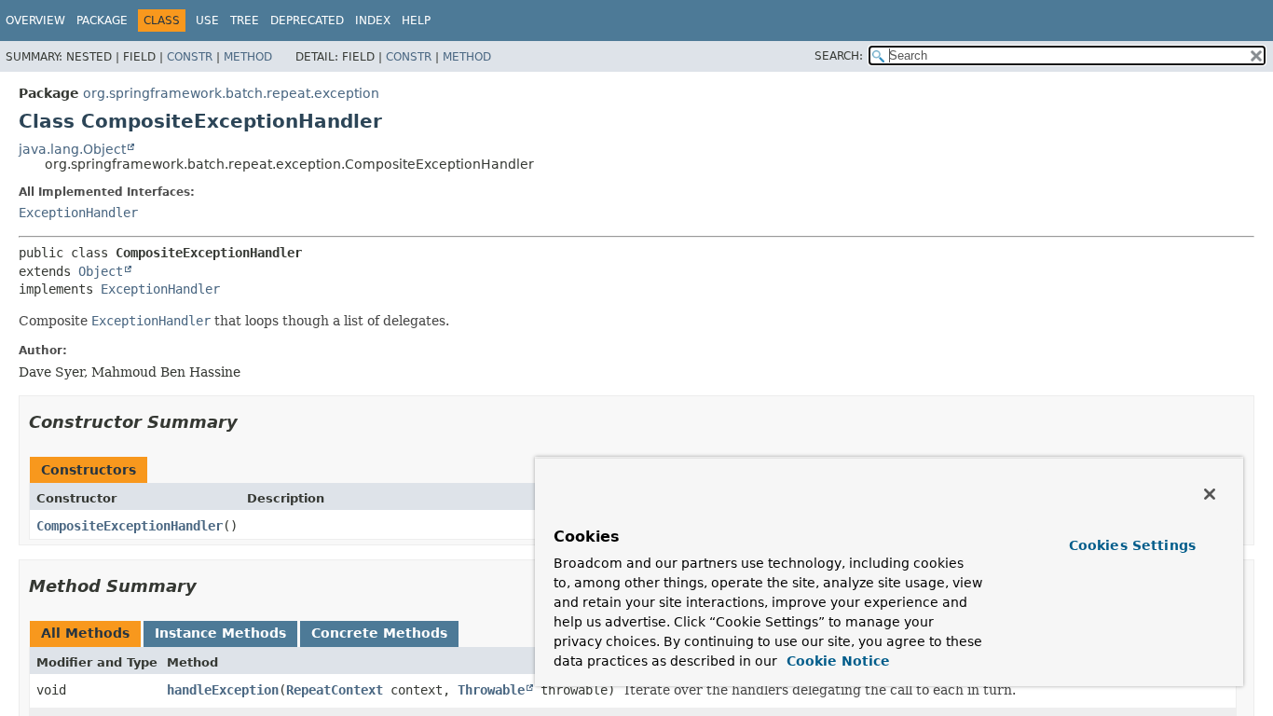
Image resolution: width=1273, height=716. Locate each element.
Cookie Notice (836, 661)
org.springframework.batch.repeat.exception (231, 93)
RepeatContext (334, 689)
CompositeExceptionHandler (129, 525)
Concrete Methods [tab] (379, 633)
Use (207, 20)
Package (102, 20)
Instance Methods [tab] (220, 633)
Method (248, 56)
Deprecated (307, 20)
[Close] (1209, 494)
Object (100, 271)
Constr (189, 56)
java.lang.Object (72, 149)
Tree (244, 20)
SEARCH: (838, 55)
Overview (35, 20)
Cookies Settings (1132, 545)
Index (372, 20)
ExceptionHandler (78, 212)
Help (416, 20)
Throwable (491, 689)
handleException (223, 689)
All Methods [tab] (85, 633)
